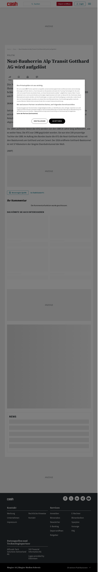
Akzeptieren (57, 121)
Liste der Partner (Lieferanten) (27, 113)
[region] (49, 103)
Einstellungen (39, 121)
